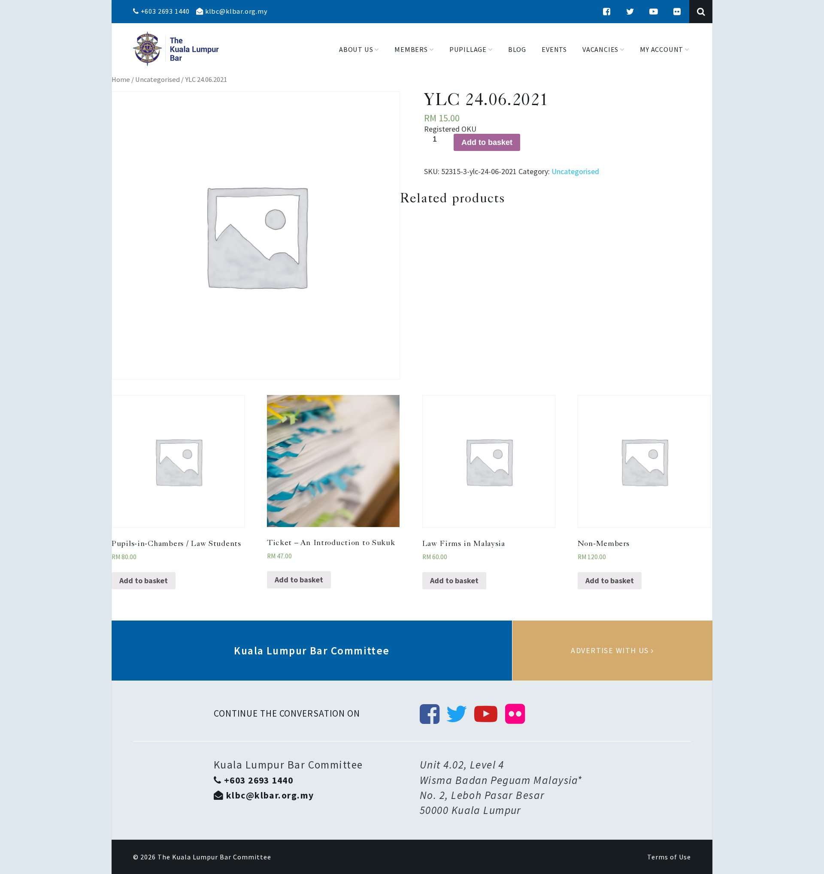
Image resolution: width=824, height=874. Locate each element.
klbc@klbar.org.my (235, 11)
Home (121, 79)
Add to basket (486, 142)
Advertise (612, 651)
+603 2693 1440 (164, 11)
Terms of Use (669, 857)
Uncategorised (157, 79)
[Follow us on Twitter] (630, 11)
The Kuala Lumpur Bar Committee (214, 857)
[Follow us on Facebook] (606, 11)
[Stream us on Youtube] (653, 11)
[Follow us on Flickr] (677, 11)
